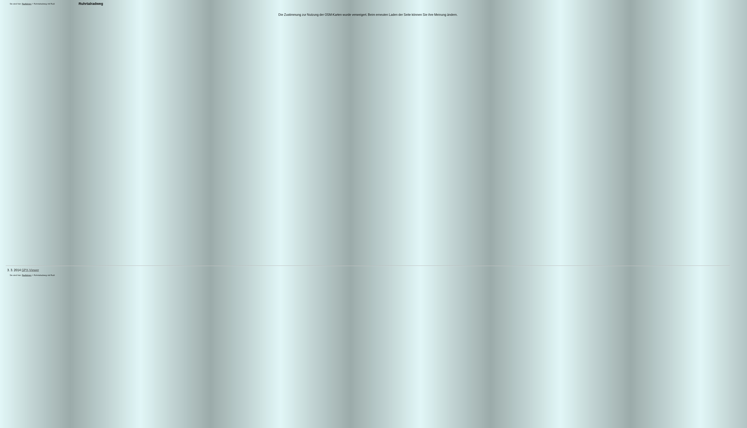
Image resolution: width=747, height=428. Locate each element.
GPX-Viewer (30, 270)
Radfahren (27, 4)
